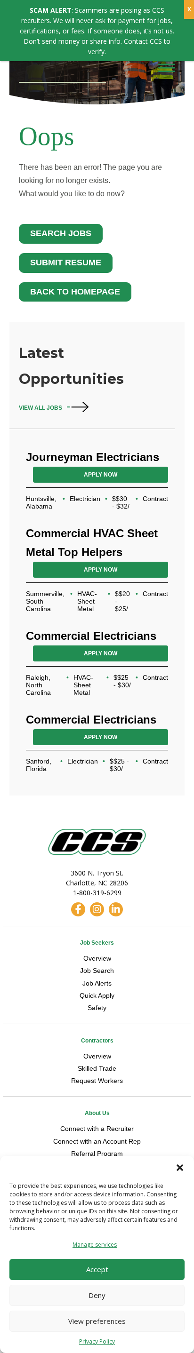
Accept (97, 1269)
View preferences (97, 1321)
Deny (97, 1295)
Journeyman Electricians (92, 457)
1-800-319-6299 (97, 892)
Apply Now (100, 474)
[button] (180, 1167)
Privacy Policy (97, 1341)
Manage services (95, 1245)
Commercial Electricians (91, 635)
